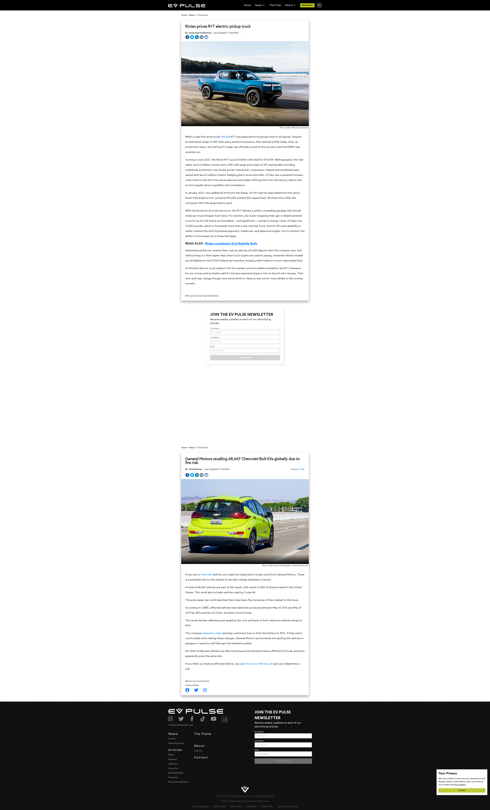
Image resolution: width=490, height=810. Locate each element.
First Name (214, 328)
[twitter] (192, 37)
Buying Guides (175, 773)
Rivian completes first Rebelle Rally (231, 244)
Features (173, 777)
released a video (212, 633)
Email (212, 347)
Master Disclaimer (200, 806)
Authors (198, 750)
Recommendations (178, 782)
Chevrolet (206, 574)
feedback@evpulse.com (180, 725)
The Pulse (202, 734)
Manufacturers (176, 743)
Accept (461, 790)
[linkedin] (197, 37)
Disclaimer (251, 806)
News (173, 734)
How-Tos (173, 768)
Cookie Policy (266, 806)
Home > (185, 15)
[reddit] (206, 37)
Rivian (224, 137)
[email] (202, 37)
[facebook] (187, 37)
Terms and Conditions (288, 806)
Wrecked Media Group (258, 801)
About (199, 746)
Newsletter (307, 5)
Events (172, 738)
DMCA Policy (236, 806)
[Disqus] (245, 403)
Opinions (173, 763)
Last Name (214, 338)
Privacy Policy (219, 806)
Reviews (172, 759)
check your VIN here (257, 664)
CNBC (302, 469)
